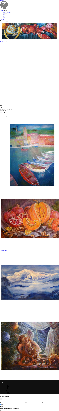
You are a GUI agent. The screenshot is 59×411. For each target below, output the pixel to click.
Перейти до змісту (2, 0)
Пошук (1, 20)
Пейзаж (3, 16)
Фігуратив (4, 17)
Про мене (2, 10)
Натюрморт (4, 15)
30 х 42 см (4, 119)
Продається (4, 14)
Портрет (5, 41)
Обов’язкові (2, 404)
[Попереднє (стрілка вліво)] (0, 410)
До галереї (2, 382)
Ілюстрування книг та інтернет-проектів (7, 12)
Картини (3, 41)
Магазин (1, 41)
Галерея (2, 13)
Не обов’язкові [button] (1, 406)
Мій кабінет (2, 19)
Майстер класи (4, 11)
